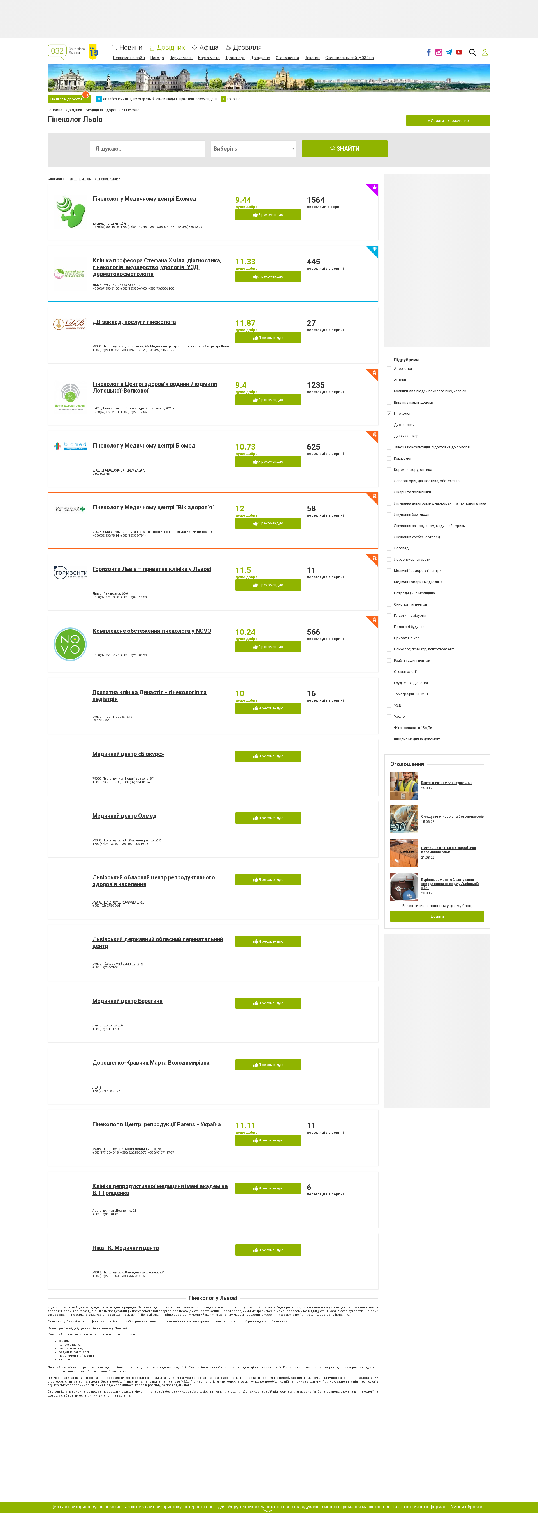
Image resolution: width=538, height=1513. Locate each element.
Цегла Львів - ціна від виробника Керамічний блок (448, 850)
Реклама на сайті (129, 58)
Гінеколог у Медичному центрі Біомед (144, 445)
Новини (131, 47)
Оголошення (287, 58)
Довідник (171, 47)
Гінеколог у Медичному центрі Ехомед (144, 198)
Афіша (209, 47)
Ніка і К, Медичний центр (125, 1247)
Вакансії (312, 58)
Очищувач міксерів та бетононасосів (452, 817)
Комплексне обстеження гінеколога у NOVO (152, 630)
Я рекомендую (270, 214)
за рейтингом (80, 179)
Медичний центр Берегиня (127, 1001)
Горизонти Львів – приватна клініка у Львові (152, 569)
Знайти (347, 148)
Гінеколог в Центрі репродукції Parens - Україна (156, 1124)
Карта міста (209, 58)
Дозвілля (247, 47)
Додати (437, 916)
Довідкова (260, 58)
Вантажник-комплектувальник (446, 783)
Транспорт (235, 58)
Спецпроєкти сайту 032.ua (349, 58)
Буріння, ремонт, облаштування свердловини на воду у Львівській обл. (450, 884)
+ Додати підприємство (448, 120)
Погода (157, 58)
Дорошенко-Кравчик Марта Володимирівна (151, 1062)
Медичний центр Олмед (124, 815)
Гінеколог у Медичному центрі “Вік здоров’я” (154, 507)
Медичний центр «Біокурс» (128, 754)
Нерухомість (181, 58)
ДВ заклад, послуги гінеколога (134, 321)
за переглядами (107, 179)
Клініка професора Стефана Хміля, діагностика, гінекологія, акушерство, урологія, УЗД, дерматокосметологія (157, 267)
